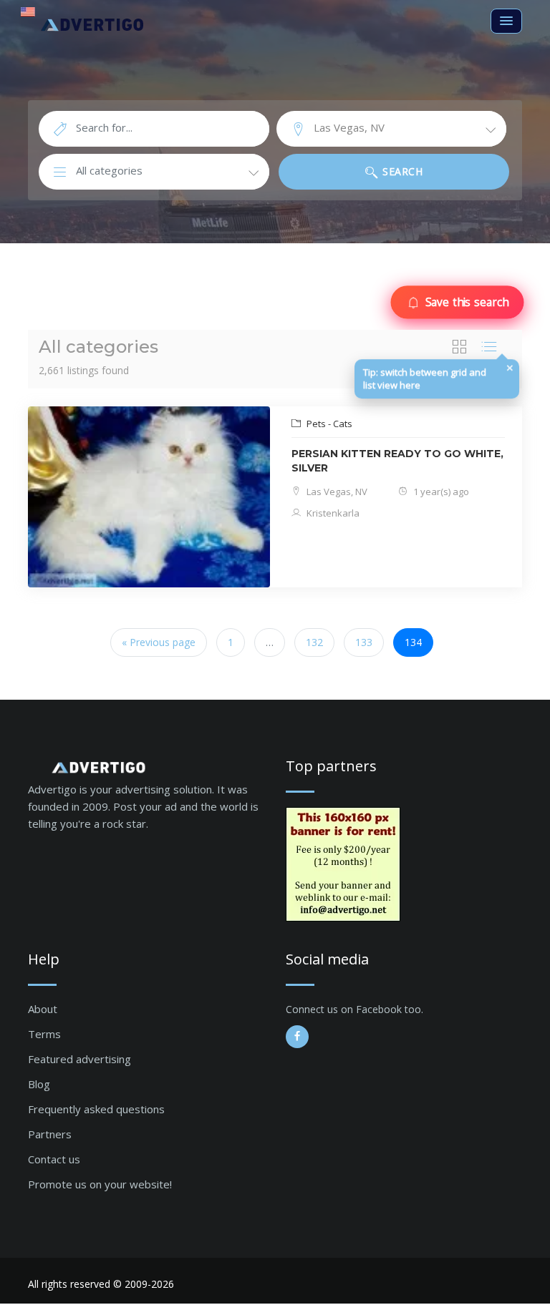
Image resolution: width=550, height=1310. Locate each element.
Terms (44, 1034)
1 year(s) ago (440, 491)
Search (401, 171)
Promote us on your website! (100, 1184)
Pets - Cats (328, 423)
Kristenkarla (332, 513)
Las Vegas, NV (335, 491)
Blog (39, 1084)
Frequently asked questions (96, 1109)
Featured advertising (79, 1059)
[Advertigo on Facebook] (297, 1036)
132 (314, 642)
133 (363, 642)
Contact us (54, 1159)
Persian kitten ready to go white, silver (397, 460)
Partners (50, 1134)
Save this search (466, 302)
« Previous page (159, 642)
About (42, 1009)
